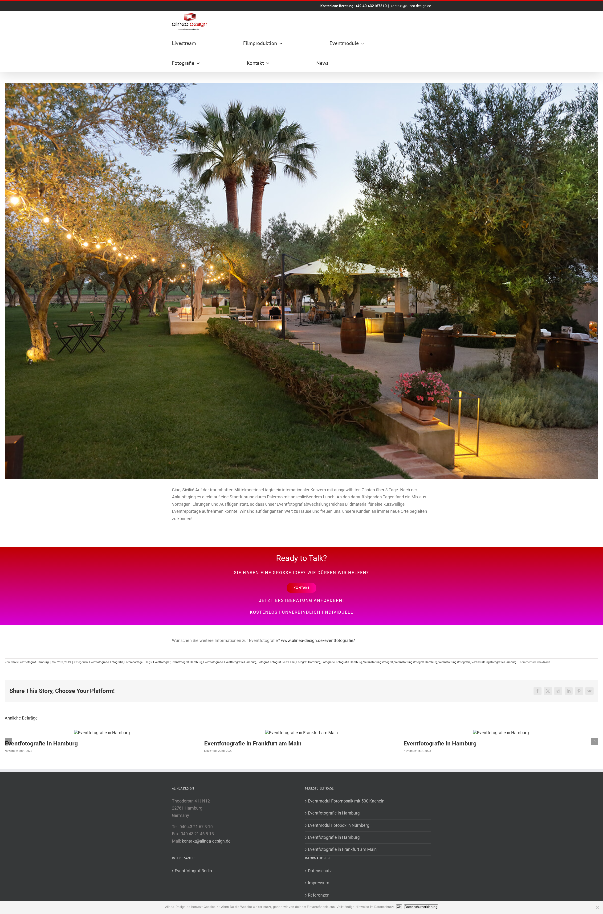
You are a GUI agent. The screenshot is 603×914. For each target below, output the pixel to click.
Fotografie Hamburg (349, 662)
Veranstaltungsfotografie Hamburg (494, 662)
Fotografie (116, 662)
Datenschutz (320, 870)
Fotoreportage (133, 662)
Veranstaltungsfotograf (378, 662)
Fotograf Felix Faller (282, 662)
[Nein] (597, 907)
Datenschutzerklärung (421, 907)
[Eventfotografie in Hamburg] (102, 732)
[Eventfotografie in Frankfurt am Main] (301, 732)
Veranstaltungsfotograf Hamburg (415, 662)
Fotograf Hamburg (308, 662)
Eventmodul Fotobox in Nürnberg (338, 825)
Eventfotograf (162, 662)
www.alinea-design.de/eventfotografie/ (318, 640)
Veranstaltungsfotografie (454, 662)
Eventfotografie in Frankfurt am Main (253, 743)
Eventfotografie (99, 662)
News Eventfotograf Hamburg (30, 662)
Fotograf (263, 662)
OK (399, 907)
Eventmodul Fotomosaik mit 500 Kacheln (346, 800)
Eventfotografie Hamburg (240, 662)
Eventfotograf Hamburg (187, 662)
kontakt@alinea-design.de (411, 6)
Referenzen (319, 895)
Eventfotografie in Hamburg (41, 743)
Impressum (318, 882)
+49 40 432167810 (371, 6)
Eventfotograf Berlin (193, 870)
